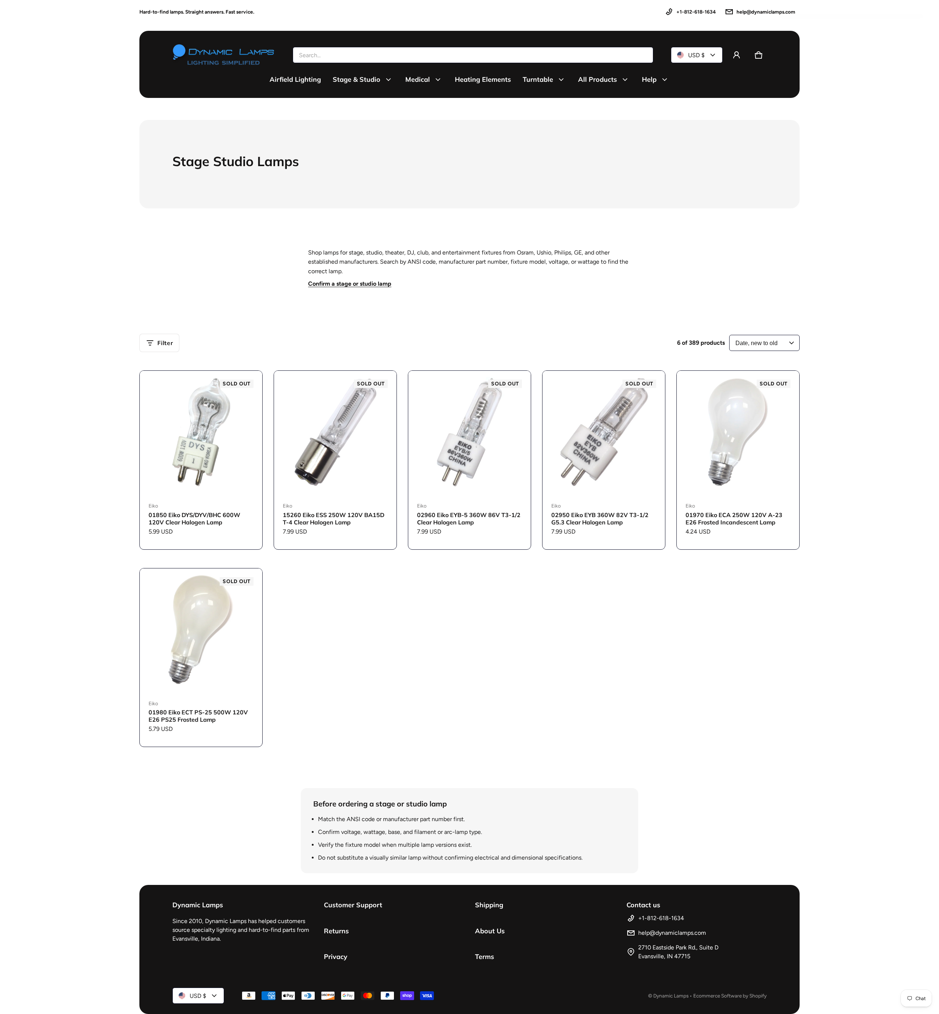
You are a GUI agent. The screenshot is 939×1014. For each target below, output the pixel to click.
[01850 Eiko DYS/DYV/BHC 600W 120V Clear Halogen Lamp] (201, 432)
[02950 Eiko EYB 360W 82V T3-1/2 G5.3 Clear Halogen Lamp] (603, 432)
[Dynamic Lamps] (223, 55)
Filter (165, 343)
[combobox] (473, 55)
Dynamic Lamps (670, 996)
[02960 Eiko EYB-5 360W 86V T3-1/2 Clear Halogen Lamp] (469, 432)
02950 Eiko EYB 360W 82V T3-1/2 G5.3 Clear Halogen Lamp (599, 518)
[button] (758, 55)
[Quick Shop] (246, 477)
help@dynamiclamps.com (766, 12)
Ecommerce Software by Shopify (730, 996)
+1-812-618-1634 (696, 12)
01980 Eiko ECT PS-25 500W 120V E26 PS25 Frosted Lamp (198, 716)
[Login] (736, 55)
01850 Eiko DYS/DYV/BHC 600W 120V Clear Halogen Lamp (194, 518)
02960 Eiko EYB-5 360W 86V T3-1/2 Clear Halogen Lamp (468, 518)
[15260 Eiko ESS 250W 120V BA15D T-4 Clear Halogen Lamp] (335, 432)
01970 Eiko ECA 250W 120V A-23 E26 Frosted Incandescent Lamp (734, 518)
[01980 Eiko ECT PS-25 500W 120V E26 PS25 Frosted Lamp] (201, 629)
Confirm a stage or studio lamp (349, 283)
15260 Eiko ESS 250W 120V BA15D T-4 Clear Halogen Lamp (333, 518)
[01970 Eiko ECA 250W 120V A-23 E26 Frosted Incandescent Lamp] (738, 432)
